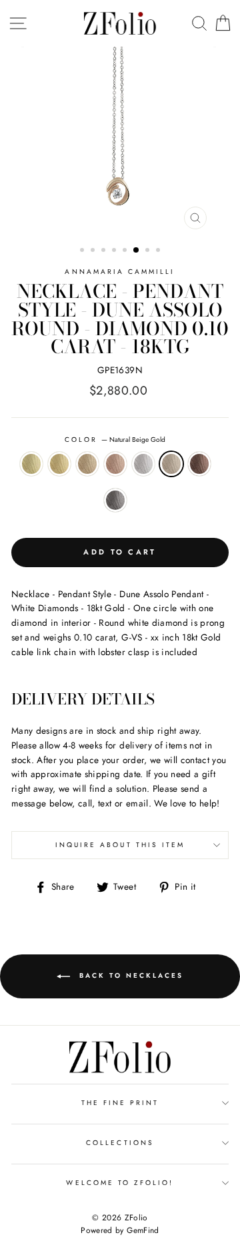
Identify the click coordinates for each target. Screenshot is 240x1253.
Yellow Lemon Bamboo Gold (31, 464)
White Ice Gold (143, 464)
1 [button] (83, 251)
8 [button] (159, 251)
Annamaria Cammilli (120, 272)
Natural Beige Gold (171, 464)
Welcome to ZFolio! (119, 1183)
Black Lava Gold (115, 501)
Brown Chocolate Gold (199, 464)
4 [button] (115, 251)
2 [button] (94, 251)
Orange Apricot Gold (87, 464)
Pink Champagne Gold (115, 464)
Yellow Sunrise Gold (59, 464)
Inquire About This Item (120, 845)
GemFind (143, 1230)
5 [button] (126, 251)
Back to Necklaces (129, 975)
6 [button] (136, 250)
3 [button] (104, 251)
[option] (120, 141)
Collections (120, 1143)
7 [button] (148, 251)
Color (115, 440)
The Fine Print (120, 1103)
